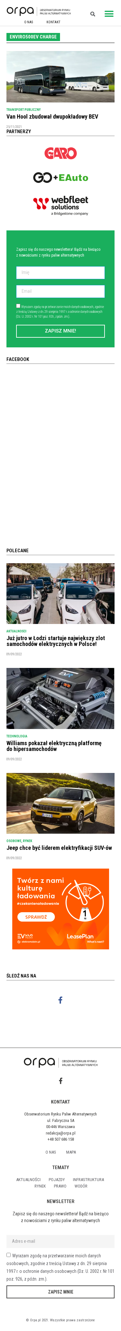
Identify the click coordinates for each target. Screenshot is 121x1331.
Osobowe (13, 841)
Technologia (16, 736)
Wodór (81, 1186)
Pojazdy (57, 1179)
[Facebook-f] (60, 1000)
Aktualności (16, 631)
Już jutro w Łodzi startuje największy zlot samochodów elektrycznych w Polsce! (55, 641)
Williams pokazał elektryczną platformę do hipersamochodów (54, 746)
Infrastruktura (88, 1179)
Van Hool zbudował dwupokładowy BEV (52, 116)
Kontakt (53, 22)
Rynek (27, 841)
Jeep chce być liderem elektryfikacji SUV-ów (59, 847)
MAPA (71, 1152)
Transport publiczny (23, 109)
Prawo (60, 1186)
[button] (109, 13)
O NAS (28, 22)
